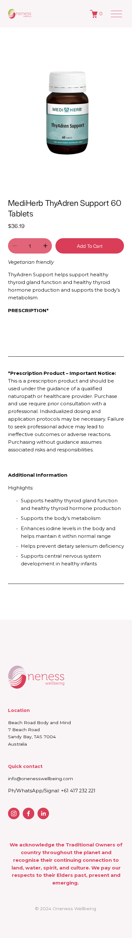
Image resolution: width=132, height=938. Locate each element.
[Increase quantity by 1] (45, 245)
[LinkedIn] (43, 813)
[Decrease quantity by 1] (14, 245)
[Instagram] (14, 813)
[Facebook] (28, 813)
